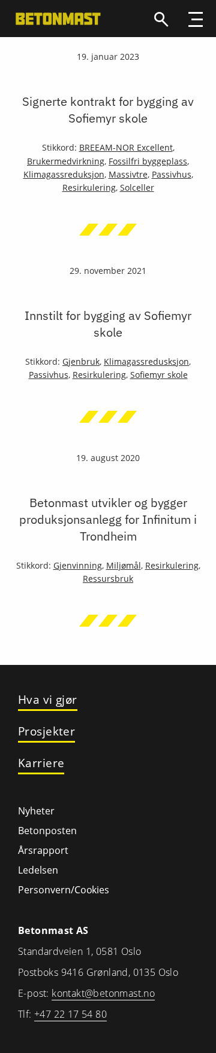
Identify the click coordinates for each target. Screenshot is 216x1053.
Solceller (137, 187)
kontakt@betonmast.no (103, 993)
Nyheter (36, 810)
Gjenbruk (81, 361)
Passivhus (171, 174)
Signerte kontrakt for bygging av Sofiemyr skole (108, 109)
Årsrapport (43, 850)
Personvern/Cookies (63, 889)
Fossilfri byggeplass (148, 161)
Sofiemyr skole (159, 374)
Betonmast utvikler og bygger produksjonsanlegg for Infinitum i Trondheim (108, 519)
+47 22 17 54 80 (70, 1014)
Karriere (41, 763)
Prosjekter (46, 731)
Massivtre (128, 174)
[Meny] (195, 21)
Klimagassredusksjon (146, 361)
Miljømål (123, 565)
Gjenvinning (77, 565)
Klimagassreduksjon (63, 174)
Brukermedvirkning (65, 161)
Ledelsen (38, 870)
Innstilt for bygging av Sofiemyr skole (108, 323)
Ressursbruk (108, 578)
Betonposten (47, 830)
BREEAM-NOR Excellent (126, 147)
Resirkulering (89, 187)
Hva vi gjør (47, 699)
